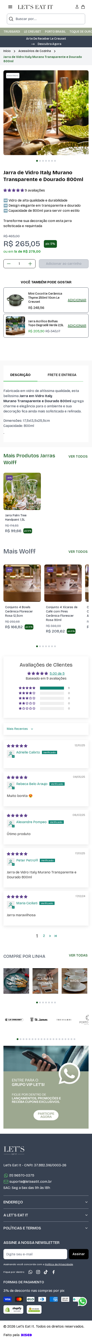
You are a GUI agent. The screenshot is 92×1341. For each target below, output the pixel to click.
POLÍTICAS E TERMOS (22, 1228)
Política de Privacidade (59, 1264)
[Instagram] (38, 1272)
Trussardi (12, 31)
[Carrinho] (83, 7)
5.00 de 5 (57, 673)
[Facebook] (53, 1272)
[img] (17, 746)
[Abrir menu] (10, 6)
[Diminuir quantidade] (8, 263)
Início (7, 51)
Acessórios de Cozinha (34, 51)
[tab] (37, 161)
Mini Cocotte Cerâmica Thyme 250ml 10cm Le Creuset (45, 297)
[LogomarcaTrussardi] (63, 1019)
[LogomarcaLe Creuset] (14, 1019)
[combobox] (46, 19)
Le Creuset (32, 31)
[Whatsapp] (30, 1272)
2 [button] (44, 936)
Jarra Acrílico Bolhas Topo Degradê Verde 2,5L (46, 323)
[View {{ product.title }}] (15, 300)
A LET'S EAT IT (15, 1215)
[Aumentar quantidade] (30, 263)
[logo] (35, 6)
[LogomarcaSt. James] (39, 1019)
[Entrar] (77, 7)
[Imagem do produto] (22, 491)
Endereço (13, 1202)
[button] (46, 43)
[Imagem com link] (46, 1087)
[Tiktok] (45, 1272)
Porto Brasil (55, 31)
